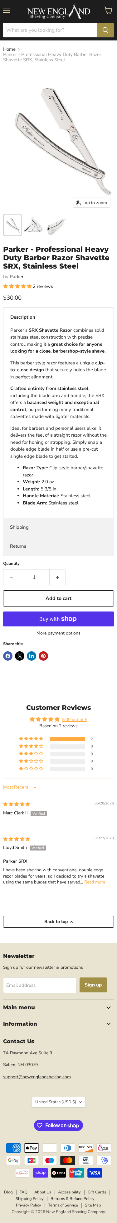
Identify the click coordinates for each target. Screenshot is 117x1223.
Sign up (93, 985)
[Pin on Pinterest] (43, 656)
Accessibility (69, 1192)
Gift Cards (97, 1192)
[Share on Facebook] (7, 656)
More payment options (58, 633)
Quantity (11, 563)
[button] (12, 225)
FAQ (23, 1192)
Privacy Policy (28, 1205)
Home (9, 49)
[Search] (105, 30)
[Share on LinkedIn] (31, 656)
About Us (42, 1192)
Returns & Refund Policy (73, 1199)
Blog (8, 1192)
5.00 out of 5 (74, 720)
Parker (16, 277)
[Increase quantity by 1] (58, 577)
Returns (18, 546)
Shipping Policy (30, 1199)
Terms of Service (63, 1205)
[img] (16, 804)
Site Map (93, 1205)
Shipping (19, 527)
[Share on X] (19, 656)
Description (22, 317)
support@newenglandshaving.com (37, 1077)
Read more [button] (94, 882)
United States (55, 1102)
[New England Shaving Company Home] (59, 11)
